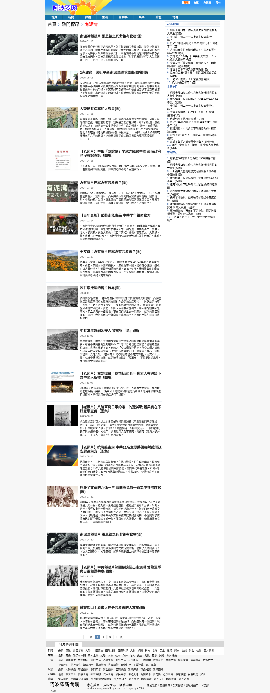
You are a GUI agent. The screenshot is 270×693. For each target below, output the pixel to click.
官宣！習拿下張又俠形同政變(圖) (189, 69)
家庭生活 (96, 659)
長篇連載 (138, 664)
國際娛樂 (121, 669)
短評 (125, 655)
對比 (147, 655)
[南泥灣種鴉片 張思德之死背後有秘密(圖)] (62, 45)
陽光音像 (184, 679)
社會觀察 (96, 674)
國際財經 (123, 650)
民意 (161, 655)
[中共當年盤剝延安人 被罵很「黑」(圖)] (62, 339)
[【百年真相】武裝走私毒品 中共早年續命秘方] (62, 224)
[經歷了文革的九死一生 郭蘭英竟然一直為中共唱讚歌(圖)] (62, 496)
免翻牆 (207, 2)
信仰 (198, 650)
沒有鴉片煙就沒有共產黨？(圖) (103, 183)
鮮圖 (203, 674)
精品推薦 (146, 669)
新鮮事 (123, 17)
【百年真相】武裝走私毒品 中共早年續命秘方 (115, 215)
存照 (154, 655)
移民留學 (121, 674)
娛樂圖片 (158, 669)
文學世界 (126, 664)
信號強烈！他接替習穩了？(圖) (187, 118)
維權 (169, 650)
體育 (176, 650)
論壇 (158, 17)
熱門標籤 (70, 24)
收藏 (196, 2)
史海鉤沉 (83, 659)
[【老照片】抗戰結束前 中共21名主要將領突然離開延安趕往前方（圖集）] (62, 456)
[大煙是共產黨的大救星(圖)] (62, 117)
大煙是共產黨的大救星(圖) (100, 109)
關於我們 (152, 685)
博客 (175, 17)
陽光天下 (159, 679)
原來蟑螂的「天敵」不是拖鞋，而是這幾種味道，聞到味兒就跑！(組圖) (191, 212)
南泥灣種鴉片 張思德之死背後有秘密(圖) (111, 36)
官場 (154, 650)
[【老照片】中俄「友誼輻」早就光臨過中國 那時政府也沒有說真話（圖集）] (62, 160)
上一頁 (89, 637)
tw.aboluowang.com (97, 688)
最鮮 (60, 674)
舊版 (186, 2)
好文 (132, 655)
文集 (110, 655)
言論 (68, 655)
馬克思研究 (120, 679)
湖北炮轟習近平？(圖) (184, 82)
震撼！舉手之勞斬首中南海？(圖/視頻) (192, 141)
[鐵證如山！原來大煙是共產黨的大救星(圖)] (62, 616)
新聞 (71, 17)
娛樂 (142, 17)
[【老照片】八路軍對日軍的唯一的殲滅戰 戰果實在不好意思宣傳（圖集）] (62, 416)
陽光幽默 (146, 679)
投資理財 (63, 664)
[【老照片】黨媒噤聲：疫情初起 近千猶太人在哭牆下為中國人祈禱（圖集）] (62, 382)
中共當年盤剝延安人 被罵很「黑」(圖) (109, 331)
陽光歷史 (134, 679)
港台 (191, 650)
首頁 (54, 17)
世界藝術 (113, 664)
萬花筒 (157, 674)
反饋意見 (165, 685)
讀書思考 (88, 664)
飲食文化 (71, 674)
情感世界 (83, 674)
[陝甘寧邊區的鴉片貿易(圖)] (62, 297)
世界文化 (76, 664)
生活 (105, 17)
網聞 (140, 650)
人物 (132, 650)
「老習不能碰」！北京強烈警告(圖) (190, 79)
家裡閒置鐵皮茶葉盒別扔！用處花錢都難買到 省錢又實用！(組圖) (191, 206)
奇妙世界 (168, 674)
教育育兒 (158, 659)
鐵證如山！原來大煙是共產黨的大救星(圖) (112, 608)
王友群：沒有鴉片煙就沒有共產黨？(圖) (110, 252)
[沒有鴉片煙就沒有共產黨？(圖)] (62, 191)
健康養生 (71, 659)
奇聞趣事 (146, 674)
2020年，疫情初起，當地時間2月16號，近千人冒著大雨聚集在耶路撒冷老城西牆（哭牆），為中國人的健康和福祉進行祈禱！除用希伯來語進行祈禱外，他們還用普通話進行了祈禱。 (120, 391)
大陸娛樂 (71, 669)
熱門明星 (96, 669)
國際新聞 (110, 650)
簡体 (218, 2)
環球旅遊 (180, 674)
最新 (60, 650)
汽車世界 (108, 674)
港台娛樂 (108, 669)
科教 (147, 650)
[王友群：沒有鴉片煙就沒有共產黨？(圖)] (62, 260)
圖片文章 (151, 664)
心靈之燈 (108, 659)
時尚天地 (133, 674)
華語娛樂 (83, 669)
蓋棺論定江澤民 (80, 679)
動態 (103, 655)
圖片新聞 (209, 650)
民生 (162, 650)
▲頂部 (205, 685)
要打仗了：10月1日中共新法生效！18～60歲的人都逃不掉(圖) (191, 58)
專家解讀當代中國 (101, 679)
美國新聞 (78, 650)
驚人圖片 (63, 679)
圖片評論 (172, 655)
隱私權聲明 (192, 685)
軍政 (68, 650)
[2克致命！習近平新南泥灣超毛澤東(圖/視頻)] (62, 81)
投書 (139, 655)
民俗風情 (193, 674)
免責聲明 (178, 685)
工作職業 (146, 659)
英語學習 (101, 664)
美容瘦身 (195, 659)
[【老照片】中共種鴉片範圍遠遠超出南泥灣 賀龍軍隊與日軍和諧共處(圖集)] (62, 576)
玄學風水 (133, 659)
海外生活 (121, 659)
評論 (88, 17)
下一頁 (119, 637)
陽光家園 (171, 679)
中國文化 (170, 659)
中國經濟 (98, 650)
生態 (184, 650)
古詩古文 (208, 659)
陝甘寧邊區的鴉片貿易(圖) (100, 288)
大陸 (88, 650)
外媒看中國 (79, 655)
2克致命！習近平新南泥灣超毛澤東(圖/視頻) (114, 72)
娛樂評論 (133, 669)
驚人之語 (93, 655)
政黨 (117, 655)
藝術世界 (183, 659)
